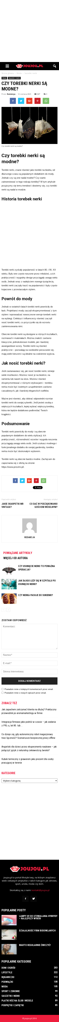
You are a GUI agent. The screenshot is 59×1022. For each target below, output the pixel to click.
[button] (55, 66)
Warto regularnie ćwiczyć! (35, 945)
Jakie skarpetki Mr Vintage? (12, 505)
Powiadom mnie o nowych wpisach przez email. (25, 693)
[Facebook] (25, 899)
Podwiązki (7, 981)
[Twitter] (34, 899)
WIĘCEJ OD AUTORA (15, 558)
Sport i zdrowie (11, 991)
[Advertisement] (29, 31)
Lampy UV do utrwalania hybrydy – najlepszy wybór (38, 917)
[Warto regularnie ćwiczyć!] (9, 949)
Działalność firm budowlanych (37, 930)
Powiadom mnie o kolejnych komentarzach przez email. (29, 689)
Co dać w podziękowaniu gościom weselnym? (43, 505)
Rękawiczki (8, 977)
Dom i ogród (8, 967)
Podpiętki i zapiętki (13, 1005)
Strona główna (8, 73)
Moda (4, 78)
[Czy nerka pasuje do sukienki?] (9, 598)
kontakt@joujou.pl (40, 890)
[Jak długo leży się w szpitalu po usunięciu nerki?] (9, 584)
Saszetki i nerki (14, 78)
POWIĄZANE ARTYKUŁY (17, 553)
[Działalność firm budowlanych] (9, 934)
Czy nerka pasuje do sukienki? (35, 595)
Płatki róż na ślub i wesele (17, 1000)
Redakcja (11, 94)
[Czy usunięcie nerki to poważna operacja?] (9, 569)
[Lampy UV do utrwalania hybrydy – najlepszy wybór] (9, 920)
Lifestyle (7, 972)
